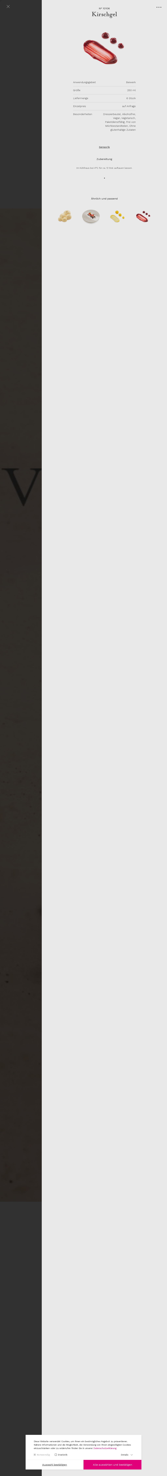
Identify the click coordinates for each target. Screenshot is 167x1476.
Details (124, 1454)
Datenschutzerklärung (104, 1448)
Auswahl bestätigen (54, 1464)
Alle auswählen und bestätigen (112, 1464)
